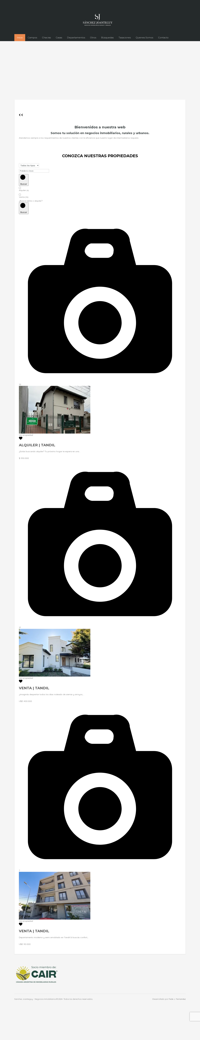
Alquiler (24, 190)
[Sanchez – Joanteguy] (98, 20)
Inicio (20, 37)
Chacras (46, 37)
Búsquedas (107, 37)
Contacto (163, 37)
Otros (93, 37)
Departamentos (76, 37)
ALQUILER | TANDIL (37, 445)
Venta (23, 197)
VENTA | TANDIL (34, 688)
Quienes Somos (144, 37)
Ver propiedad (26, 435)
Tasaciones (125, 37)
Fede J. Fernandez (177, 999)
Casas (59, 37)
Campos (32, 37)
